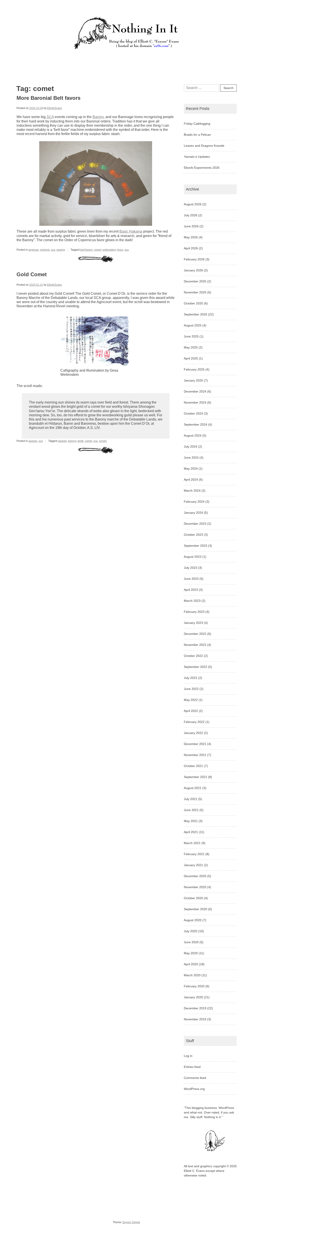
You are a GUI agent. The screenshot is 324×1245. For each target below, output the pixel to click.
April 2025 (191, 358)
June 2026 (191, 226)
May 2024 (191, 468)
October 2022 (193, 656)
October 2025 (193, 303)
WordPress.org (194, 1089)
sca (53, 249)
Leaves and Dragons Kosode (204, 145)
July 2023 (190, 567)
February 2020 (194, 986)
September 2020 (195, 909)
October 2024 (193, 413)
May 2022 (191, 700)
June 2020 (191, 942)
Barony (98, 117)
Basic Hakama (130, 231)
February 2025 (194, 369)
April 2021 (191, 832)
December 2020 (195, 876)
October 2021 (193, 766)
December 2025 (195, 281)
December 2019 (195, 1008)
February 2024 (194, 501)
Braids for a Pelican (197, 134)
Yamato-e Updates (197, 156)
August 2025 (192, 325)
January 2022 (193, 733)
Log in (188, 1056)
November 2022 (195, 645)
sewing (60, 249)
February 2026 (194, 259)
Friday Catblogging (197, 123)
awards (32, 441)
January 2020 (193, 997)
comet (97, 249)
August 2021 (192, 788)
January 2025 (193, 380)
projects (45, 249)
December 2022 (195, 633)
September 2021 (195, 777)
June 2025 (191, 336)
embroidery (109, 249)
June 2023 (191, 578)
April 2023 (191, 589)
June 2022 (191, 689)
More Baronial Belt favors (48, 98)
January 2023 (193, 622)
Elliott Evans (54, 108)
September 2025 (195, 314)
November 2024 (195, 402)
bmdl (81, 441)
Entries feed (192, 1067)
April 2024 (191, 479)
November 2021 (195, 755)
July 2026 (190, 215)
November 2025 (195, 292)
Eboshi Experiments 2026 (202, 167)
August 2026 (192, 204)
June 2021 (191, 810)
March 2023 (192, 600)
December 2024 (195, 391)
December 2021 (195, 744)
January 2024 (193, 512)
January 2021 (193, 865)
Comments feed (195, 1078)
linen (120, 249)
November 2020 (195, 887)
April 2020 (191, 964)
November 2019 (195, 1019)
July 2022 (190, 678)
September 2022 (195, 667)
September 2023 (195, 545)
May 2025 (191, 347)
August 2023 (192, 556)
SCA (50, 117)
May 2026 (191, 237)
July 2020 (190, 931)
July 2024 (190, 446)
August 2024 (192, 435)
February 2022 (194, 722)
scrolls (103, 441)
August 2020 (192, 920)
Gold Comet (32, 274)
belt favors (86, 249)
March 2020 (192, 975)
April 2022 (191, 711)
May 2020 (191, 953)
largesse (33, 249)
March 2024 (192, 490)
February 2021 (194, 854)
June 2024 (191, 457)
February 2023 (194, 611)
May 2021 (191, 821)
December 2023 (195, 523)
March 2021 (192, 843)
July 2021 (190, 799)
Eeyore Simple (131, 1222)
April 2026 (191, 248)
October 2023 (193, 534)
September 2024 (195, 424)
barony (72, 441)
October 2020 (193, 898)
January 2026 (193, 270)
